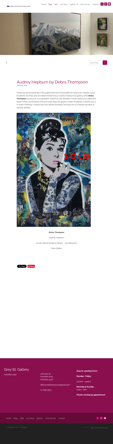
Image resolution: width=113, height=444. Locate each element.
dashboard (23, 427)
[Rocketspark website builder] (96, 427)
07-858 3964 (45, 389)
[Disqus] (57, 310)
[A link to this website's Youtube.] (109, 4)
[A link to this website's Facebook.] (102, 4)
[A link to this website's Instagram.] (105, 4)
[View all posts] (6, 62)
